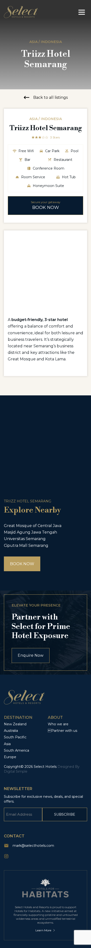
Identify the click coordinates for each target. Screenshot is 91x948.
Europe (10, 757)
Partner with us (62, 730)
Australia (11, 730)
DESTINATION (18, 717)
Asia (7, 744)
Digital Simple (15, 771)
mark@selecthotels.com (33, 845)
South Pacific (15, 737)
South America (16, 750)
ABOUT (55, 717)
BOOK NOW (22, 564)
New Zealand (15, 724)
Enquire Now (30, 655)
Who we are (58, 724)
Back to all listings (50, 97)
